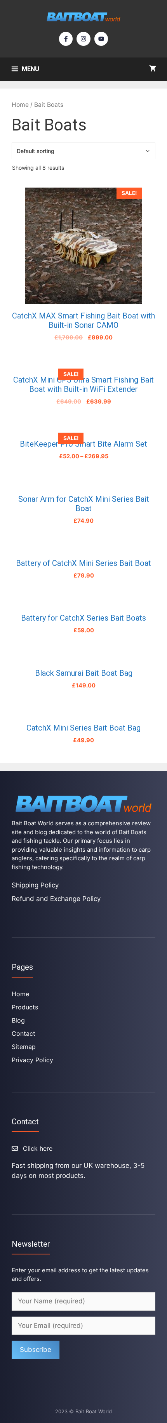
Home (20, 104)
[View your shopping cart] (152, 69)
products (25, 1007)
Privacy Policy (32, 1060)
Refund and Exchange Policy (56, 899)
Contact (23, 1033)
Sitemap (24, 1047)
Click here (37, 1148)
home (20, 994)
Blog (18, 1020)
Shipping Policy (35, 885)
